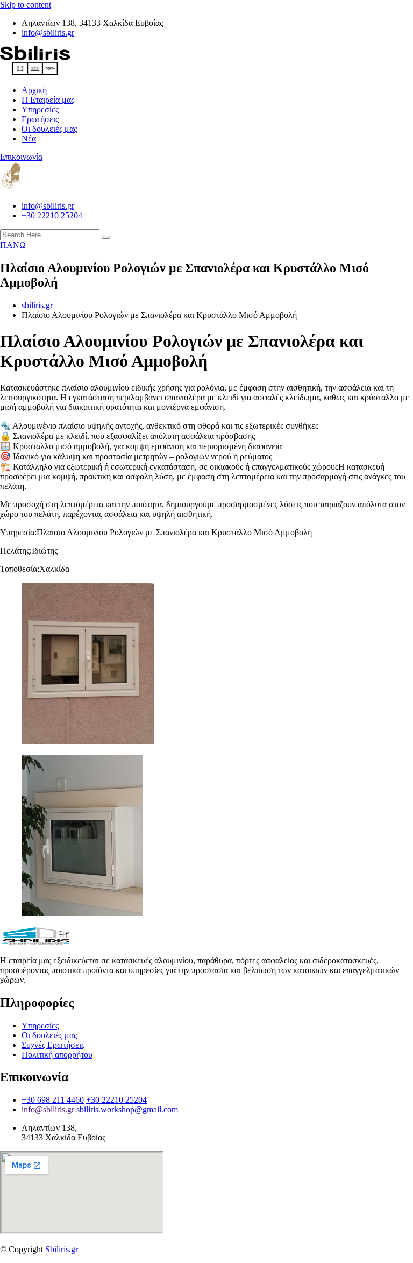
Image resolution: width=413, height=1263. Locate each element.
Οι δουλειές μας (49, 128)
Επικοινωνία (21, 156)
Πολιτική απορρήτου (57, 1054)
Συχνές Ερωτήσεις (53, 1044)
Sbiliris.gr (61, 1249)
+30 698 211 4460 (53, 1099)
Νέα (29, 138)
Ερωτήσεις (40, 119)
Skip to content (25, 4)
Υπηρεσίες (40, 109)
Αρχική (34, 90)
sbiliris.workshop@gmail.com (127, 1109)
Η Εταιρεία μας (48, 99)
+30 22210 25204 (52, 215)
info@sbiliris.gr (48, 32)
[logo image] (35, 187)
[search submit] (106, 237)
